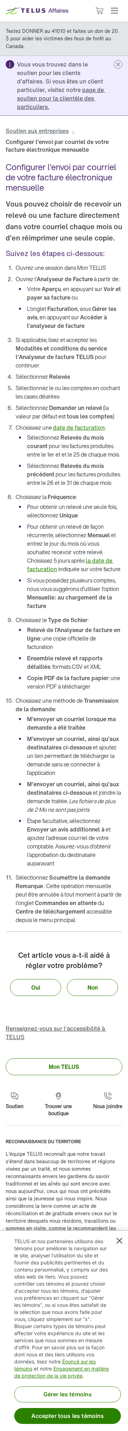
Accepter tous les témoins (67, 1415)
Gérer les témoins (67, 1394)
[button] (114, 10)
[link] (61, 98)
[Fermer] (119, 1240)
